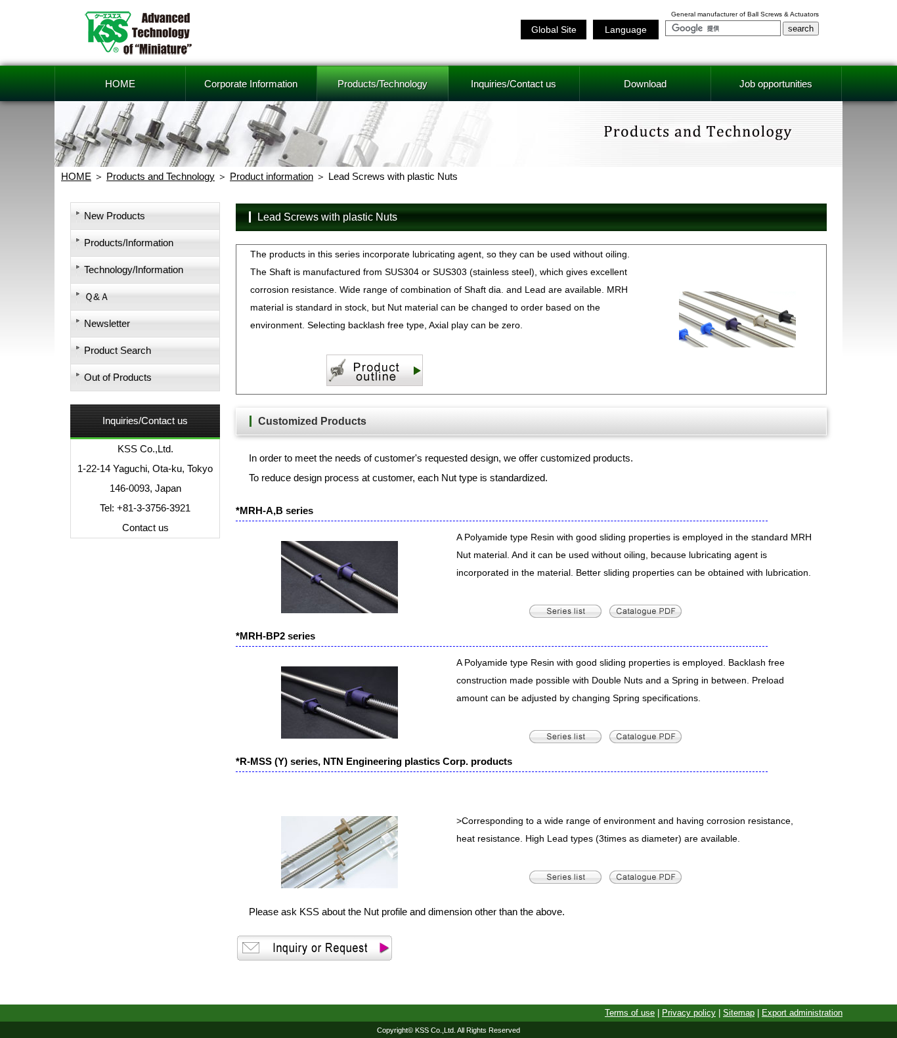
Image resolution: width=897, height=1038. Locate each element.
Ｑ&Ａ (97, 296)
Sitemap (739, 1013)
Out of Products (118, 377)
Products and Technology (160, 176)
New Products (114, 215)
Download (645, 83)
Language (626, 29)
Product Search (117, 350)
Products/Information (128, 242)
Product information (271, 176)
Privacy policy (689, 1013)
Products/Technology (382, 83)
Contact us (145, 527)
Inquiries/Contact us (513, 83)
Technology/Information (133, 269)
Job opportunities (775, 83)
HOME (120, 83)
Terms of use (630, 1013)
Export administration (802, 1013)
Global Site (554, 29)
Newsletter (107, 323)
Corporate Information (250, 83)
